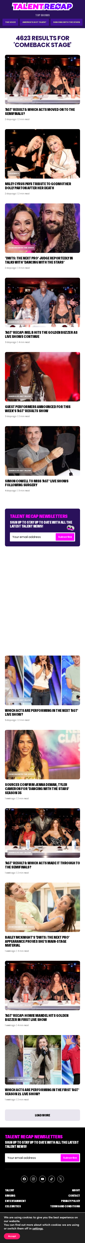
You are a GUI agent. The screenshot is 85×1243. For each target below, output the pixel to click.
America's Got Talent (34, 22)
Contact (74, 1195)
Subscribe (65, 537)
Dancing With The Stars (66, 22)
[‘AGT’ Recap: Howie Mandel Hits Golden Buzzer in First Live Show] (42, 985)
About (76, 1190)
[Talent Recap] (42, 6)
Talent (9, 1190)
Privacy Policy (70, 1201)
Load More (42, 1115)
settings (37, 1228)
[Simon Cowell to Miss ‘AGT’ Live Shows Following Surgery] (42, 451)
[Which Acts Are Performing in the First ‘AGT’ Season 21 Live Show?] (42, 1060)
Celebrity (14, 173)
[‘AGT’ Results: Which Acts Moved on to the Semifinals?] (42, 79)
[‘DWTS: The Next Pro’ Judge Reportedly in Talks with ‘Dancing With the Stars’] (42, 228)
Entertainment (15, 1201)
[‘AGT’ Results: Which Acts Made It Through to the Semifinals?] (42, 833)
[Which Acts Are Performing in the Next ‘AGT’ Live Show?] (42, 680)
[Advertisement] (42, 597)
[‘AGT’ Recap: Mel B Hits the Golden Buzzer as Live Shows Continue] (42, 302)
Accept (12, 1236)
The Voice (10, 22)
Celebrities (13, 1206)
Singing (10, 1195)
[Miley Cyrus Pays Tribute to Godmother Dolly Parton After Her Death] (42, 154)
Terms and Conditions (65, 1206)
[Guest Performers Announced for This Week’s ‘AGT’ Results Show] (42, 376)
